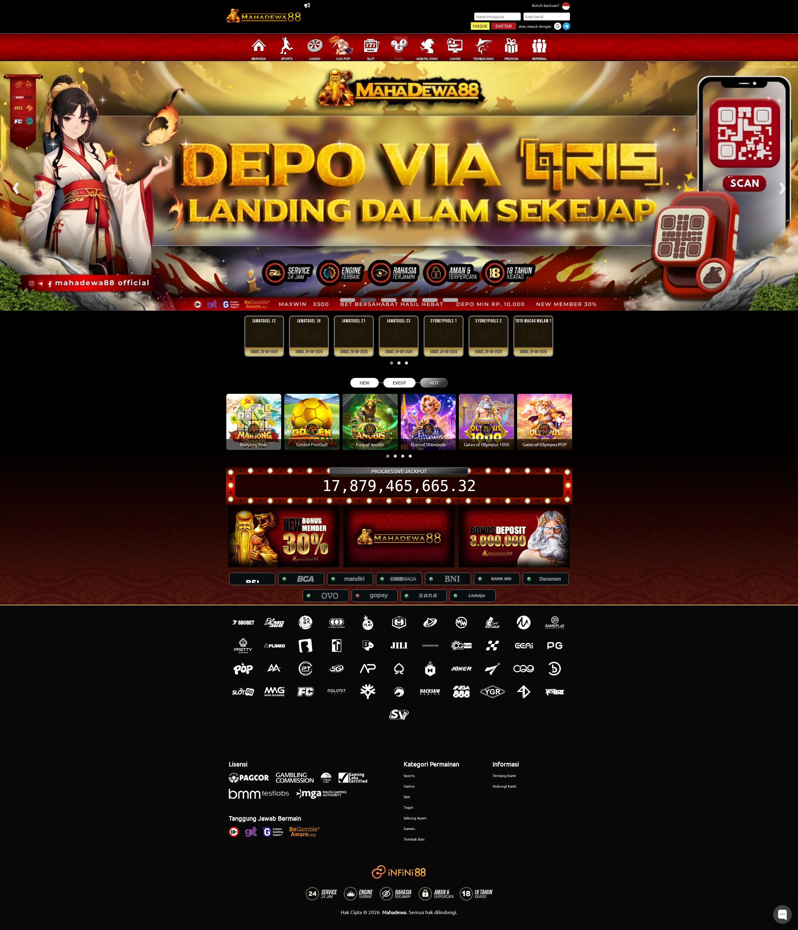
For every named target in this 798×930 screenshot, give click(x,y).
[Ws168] (554, 691)
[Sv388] (399, 715)
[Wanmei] (461, 622)
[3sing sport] (336, 622)
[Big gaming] (305, 645)
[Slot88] (243, 691)
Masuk (480, 26)
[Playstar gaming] (492, 668)
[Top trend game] (336, 645)
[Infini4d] (523, 691)
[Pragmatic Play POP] (243, 668)
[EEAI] (523, 645)
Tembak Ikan (414, 839)
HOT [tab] (434, 382)
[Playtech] (430, 622)
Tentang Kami (504, 775)
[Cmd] (274, 622)
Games (409, 828)
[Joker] (461, 668)
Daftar (504, 26)
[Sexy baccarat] (492, 622)
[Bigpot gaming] (367, 645)
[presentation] (15, 186)
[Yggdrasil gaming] (367, 691)
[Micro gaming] (523, 622)
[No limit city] (336, 691)
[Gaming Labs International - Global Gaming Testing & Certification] (356, 781)
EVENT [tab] (399, 382)
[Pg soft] (554, 645)
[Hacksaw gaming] (430, 691)
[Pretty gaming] (243, 645)
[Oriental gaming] (461, 645)
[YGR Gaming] (492, 691)
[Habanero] (430, 668)
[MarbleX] (492, 645)
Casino (409, 786)
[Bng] (554, 668)
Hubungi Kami (504, 786)
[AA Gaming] (274, 668)
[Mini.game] (274, 645)
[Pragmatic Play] (367, 622)
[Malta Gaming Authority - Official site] (324, 797)
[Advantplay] (367, 668)
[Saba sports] (305, 622)
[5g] (336, 668)
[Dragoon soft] (399, 691)
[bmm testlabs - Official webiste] (262, 797)
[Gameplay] (554, 622)
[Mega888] (461, 691)
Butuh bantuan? (545, 5)
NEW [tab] (364, 382)
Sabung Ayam (415, 817)
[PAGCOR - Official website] (252, 781)
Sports (409, 775)
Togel (408, 807)
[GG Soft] (399, 622)
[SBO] (243, 622)
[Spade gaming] (399, 668)
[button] (347, 300)
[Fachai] (305, 691)
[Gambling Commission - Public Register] (298, 781)
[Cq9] (523, 668)
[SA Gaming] (430, 645)
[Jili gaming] (399, 645)
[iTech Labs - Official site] (329, 781)
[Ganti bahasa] (566, 6)
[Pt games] (305, 668)
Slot (407, 796)
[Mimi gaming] (274, 691)
